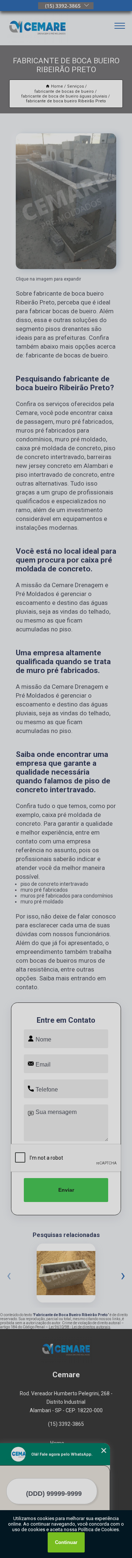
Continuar (66, 1542)
